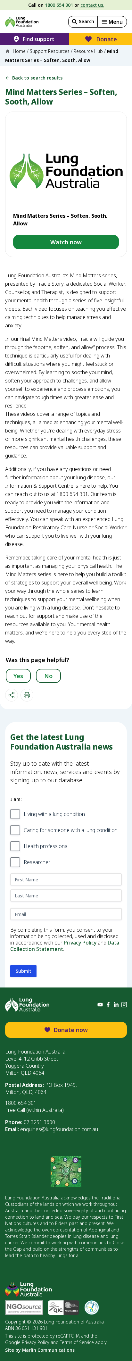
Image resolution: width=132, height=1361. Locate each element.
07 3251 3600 (39, 1122)
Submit (23, 971)
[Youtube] (100, 1004)
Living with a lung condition (54, 814)
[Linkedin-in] (116, 1004)
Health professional (46, 846)
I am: (15, 799)
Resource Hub (88, 51)
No (48, 676)
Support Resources (50, 51)
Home (19, 51)
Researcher (37, 862)
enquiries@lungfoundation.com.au (59, 1129)
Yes (18, 676)
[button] (112, 22)
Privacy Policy (80, 942)
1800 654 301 (59, 5)
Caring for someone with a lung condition (71, 830)
